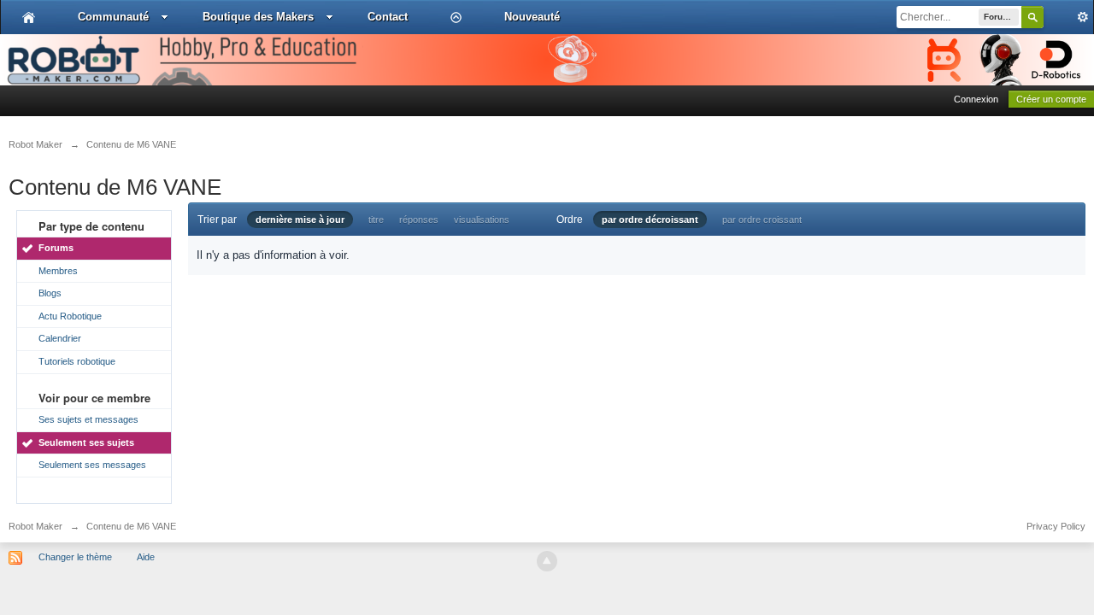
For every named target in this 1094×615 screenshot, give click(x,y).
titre (376, 219)
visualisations (481, 219)
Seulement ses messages (92, 465)
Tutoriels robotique (76, 361)
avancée (1068, 17)
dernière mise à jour (300, 219)
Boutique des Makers (258, 16)
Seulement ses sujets (86, 442)
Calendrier (59, 338)
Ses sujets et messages (88, 419)
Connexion (976, 99)
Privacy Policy (1055, 526)
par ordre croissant (762, 219)
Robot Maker (35, 526)
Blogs (50, 293)
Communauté (113, 16)
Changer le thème (75, 557)
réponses (418, 219)
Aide (146, 557)
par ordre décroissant (650, 219)
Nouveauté (532, 16)
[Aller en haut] (547, 561)
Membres (58, 271)
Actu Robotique (70, 316)
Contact (388, 16)
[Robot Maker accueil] (28, 17)
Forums (56, 248)
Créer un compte (1051, 99)
